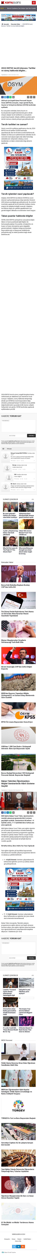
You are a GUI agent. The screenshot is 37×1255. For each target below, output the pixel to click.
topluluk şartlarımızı (14, 441)
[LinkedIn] (8, 97)
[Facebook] (2, 97)
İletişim (19, 1239)
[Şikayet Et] (34, 461)
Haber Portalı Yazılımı (10, 1252)
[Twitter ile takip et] (14, 1246)
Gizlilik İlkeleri (27, 1239)
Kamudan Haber (15, 24)
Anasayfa (6, 24)
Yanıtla (13, 460)
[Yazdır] (13, 97)
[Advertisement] (18, 47)
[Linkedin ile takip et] (18, 1246)
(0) (23, 460)
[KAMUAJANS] (11, 2)
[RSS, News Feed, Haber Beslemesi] (23, 1246)
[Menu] (33, 2)
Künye (13, 1239)
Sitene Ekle (18, 1241)
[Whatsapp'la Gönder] (10, 97)
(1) (19, 460)
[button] (28, 97)
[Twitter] (5, 97)
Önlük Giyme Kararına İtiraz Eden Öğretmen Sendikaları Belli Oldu (20, 8)
